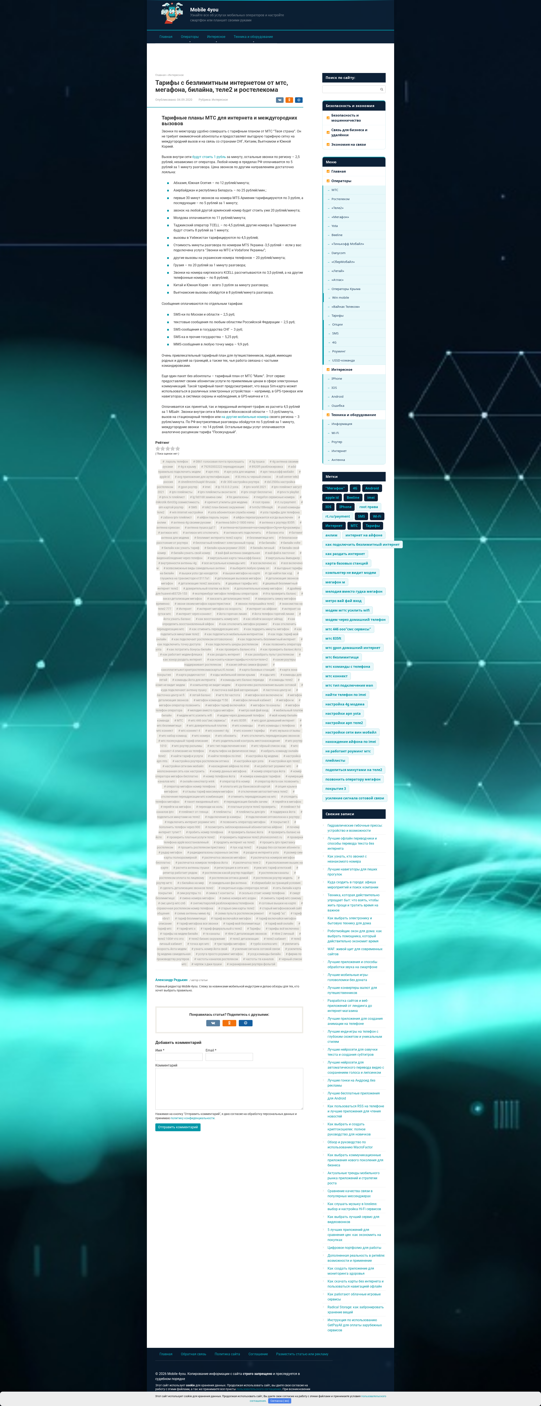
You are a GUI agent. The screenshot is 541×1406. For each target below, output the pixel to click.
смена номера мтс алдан (239, 898)
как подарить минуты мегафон (267, 629)
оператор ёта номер (236, 781)
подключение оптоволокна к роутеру (274, 817)
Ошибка (338, 405)
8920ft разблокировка (267, 467)
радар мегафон (171, 852)
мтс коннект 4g (218, 731)
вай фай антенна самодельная (239, 553)
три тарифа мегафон (231, 944)
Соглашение (258, 1354)
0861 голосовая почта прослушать (220, 461)
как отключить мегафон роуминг (244, 624)
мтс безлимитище (342, 657)
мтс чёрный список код (270, 746)
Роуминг (339, 351)
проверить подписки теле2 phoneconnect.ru (252, 837)
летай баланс (201, 695)
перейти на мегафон (177, 807)
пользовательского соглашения (258, 1389)
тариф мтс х (187, 928)
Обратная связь (193, 1354)
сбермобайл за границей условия (277, 883)
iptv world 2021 (256, 487)
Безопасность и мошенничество (346, 118)
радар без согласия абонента (279, 847)
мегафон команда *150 (212, 700)
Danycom (339, 253)
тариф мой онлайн (280, 923)
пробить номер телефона (206, 832)
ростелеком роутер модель (274, 878)
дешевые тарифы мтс (243, 583)
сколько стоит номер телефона (263, 893)
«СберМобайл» (343, 262)
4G (334, 342)
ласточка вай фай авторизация (236, 690)
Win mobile (340, 297)
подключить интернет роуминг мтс (191, 822)
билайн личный (263, 548)
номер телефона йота (220, 776)
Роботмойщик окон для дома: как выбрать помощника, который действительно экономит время (355, 936)
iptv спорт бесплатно (257, 492)
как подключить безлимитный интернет (268, 639)
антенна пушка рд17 (201, 527)
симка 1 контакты (221, 893)
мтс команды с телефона (278, 725)
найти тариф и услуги (188, 756)
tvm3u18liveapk (262, 507)
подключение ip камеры (224, 817)
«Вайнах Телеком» (346, 306)
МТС (180, 720)
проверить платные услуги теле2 (192, 837)
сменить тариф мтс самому (282, 898)
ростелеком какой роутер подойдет (229, 873)
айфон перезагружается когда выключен (264, 517)
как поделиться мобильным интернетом (235, 634)
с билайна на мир (192, 883)
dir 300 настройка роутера (241, 482)
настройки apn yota (250, 761)
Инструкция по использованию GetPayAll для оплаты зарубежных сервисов (355, 1325)
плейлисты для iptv (252, 812)
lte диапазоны (239, 497)
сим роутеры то (190, 893)
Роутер (337, 442)
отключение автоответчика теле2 (264, 791)
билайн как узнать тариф (181, 548)
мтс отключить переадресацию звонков (272, 736)
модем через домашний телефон (242, 715)
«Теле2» (338, 208)
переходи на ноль (211, 807)
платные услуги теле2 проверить (253, 807)
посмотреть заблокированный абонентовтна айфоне (245, 827)
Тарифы (255, 928)
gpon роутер (189, 487)
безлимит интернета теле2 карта (219, 538)
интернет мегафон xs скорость (220, 609)
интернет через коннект (195, 614)
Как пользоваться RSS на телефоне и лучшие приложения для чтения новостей (356, 1111)
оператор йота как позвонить (278, 781)
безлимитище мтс (261, 538)
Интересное (216, 37)
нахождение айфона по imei (230, 766)
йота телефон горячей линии (274, 614)
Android (337, 396)
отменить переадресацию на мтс (253, 797)
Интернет (185, 609)
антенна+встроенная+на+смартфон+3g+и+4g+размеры (261, 527)
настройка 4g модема (263, 756)
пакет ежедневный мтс (203, 802)
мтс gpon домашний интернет (274, 720)
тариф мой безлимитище (243, 923)
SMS (194, 507)
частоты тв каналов (260, 959)
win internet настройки (187, 512)
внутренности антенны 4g (179, 563)
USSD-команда (343, 360)
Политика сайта (227, 1354)
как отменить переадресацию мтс (215, 629)
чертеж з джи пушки (208, 964)
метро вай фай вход (254, 710)
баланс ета (276, 533)
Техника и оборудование (253, 37)
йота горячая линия (233, 614)
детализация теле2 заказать (200, 583)
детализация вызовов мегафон (239, 578)
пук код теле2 (242, 847)
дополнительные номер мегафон (259, 588)
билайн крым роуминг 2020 (226, 548)
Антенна (338, 460)
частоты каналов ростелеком (217, 959)
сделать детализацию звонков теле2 (188, 888)
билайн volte (291, 543)
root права (262, 502)
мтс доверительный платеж (208, 725)
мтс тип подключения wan (228, 746)
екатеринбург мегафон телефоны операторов (226, 593)
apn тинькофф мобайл (278, 472)
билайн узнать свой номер (192, 553)
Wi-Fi (335, 433)
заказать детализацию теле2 (230, 599)
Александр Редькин (171, 980)
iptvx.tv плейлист (173, 497)
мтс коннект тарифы (250, 731)
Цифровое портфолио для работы (354, 1248)
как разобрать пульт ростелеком (271, 654)
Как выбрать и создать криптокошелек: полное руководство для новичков (349, 1129)
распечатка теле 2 (248, 862)
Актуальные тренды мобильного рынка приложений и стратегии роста (354, 1178)
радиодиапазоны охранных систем (214, 852)
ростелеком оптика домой (230, 878)
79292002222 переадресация (224, 467)
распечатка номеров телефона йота (203, 862)
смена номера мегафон (198, 898)
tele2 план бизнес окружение (224, 507)
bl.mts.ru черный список (254, 477)
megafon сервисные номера (275, 497)
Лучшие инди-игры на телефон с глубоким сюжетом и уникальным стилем (355, 1036)
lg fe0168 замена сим (207, 497)
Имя (159, 1050)
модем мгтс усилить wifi (195, 715)
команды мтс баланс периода (243, 680)
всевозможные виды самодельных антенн (195, 568)
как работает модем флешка (182, 654)
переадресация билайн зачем (246, 802)
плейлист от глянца (194, 812)
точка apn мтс (199, 944)
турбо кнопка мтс (265, 944)
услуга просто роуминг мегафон (220, 954)
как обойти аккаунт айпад (264, 619)
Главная (166, 37)
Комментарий (166, 1065)
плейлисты (223, 812)
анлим (331, 535)
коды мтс (269, 675)
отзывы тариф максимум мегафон (209, 791)
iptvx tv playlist (289, 492)
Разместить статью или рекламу (302, 1354)
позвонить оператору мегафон (244, 822)
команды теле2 (282, 680)
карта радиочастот (192, 675)
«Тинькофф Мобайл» (348, 244)
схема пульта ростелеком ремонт (241, 913)
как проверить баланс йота (282, 649)
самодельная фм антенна (229, 883)
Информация (342, 424)
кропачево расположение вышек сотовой (267, 685)
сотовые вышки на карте (278, 903)
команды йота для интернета (195, 680)
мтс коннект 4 (190, 731)
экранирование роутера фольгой (252, 964)
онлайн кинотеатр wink (198, 781)
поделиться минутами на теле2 (353, 769)
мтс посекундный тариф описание (184, 741)
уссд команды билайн (265, 954)
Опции (337, 324)
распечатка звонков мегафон (225, 857)
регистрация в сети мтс (233, 868)
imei (207, 487)
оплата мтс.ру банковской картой (246, 786)
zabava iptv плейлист (177, 517)
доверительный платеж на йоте (207, 588)
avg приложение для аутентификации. (203, 477)
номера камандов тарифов (261, 776)
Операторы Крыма (346, 289)
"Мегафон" (335, 488)
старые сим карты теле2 (237, 908)
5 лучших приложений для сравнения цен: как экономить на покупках (354, 1235)
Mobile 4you (204, 10)
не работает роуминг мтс (274, 766)
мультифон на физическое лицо (234, 751)
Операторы (190, 37)
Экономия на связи (348, 144)
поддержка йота (284, 812)
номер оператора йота (269, 771)
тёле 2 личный (284, 934)
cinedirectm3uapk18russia (198, 482)
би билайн (268, 543)
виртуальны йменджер (284, 558)
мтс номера (202, 736)
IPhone (337, 378)
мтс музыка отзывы (286, 731)
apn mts (213, 472)
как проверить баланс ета (237, 649)
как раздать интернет (225, 654)
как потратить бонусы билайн (190, 649)
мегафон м (286, 700)
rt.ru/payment (286, 502)
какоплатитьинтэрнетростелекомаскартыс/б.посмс (197, 670)
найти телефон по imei (225, 756)
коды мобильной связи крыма (234, 675)
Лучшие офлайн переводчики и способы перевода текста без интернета (352, 843)
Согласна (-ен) (279, 1400)
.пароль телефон (176, 461)
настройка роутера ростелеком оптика (202, 761)
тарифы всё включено (283, 928)
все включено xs (264, 563)
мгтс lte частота (229, 695)
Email (211, 1050)
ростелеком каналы (275, 873)
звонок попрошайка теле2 (256, 604)
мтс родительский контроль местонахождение (248, 741)
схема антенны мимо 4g (193, 913)
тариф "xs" (279, 913)
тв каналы (212, 934)
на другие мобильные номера (245, 417)
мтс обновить (227, 736)
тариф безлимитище (192, 918)
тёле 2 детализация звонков (247, 934)
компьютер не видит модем (211, 685)
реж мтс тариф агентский (273, 868)
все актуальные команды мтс (224, 563)
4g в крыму (188, 467)
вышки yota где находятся (200, 573)
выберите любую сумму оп (250, 568)
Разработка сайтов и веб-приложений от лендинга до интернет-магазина (350, 1006)
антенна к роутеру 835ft (278, 522)
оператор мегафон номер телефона (191, 786)
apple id (332, 497)
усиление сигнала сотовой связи (257, 949)
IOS (334, 387)
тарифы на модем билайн (180, 934)
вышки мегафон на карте (242, 573)
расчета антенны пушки (192, 868)
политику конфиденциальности (192, 1118)
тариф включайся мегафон (232, 918)
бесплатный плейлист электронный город (224, 543)
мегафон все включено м (265, 695)
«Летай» (338, 271)
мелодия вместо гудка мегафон (212, 710)
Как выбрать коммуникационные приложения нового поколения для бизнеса (355, 1160)
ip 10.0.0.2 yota (228, 487)
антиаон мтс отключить (202, 533)
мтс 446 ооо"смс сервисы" (208, 720)
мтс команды (244, 725)
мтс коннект (336, 676)
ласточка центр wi (278, 690)
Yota (335, 226)
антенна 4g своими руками (192, 522)
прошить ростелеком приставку (203, 847)
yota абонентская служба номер (232, 512)
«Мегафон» (340, 217)
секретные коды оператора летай (244, 888)
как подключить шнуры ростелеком (233, 644)
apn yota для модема (241, 472)
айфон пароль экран (213, 517)
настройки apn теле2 (285, 761)
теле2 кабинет (276, 939)
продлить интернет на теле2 (235, 842)
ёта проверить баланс (280, 593)
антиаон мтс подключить (243, 533)
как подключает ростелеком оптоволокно (203, 639)
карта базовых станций (258, 670)
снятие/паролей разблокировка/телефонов (223, 903)
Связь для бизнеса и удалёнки (349, 132)
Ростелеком (341, 199)
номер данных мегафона (229, 771)
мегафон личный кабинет (253, 700)
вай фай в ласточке (281, 553)
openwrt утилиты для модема (227, 502)
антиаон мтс (169, 533)
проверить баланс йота (247, 832)
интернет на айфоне (263, 609)
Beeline (337, 235)
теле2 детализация (245, 939)
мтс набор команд (174, 736)
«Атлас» (338, 280)
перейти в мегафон (288, 802)
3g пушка (258, 461)
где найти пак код (280, 573)
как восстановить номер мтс (218, 619)
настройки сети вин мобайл (184, 766)
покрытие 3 (281, 822)
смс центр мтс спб (173, 903)
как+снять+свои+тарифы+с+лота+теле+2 (239, 659)
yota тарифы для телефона (281, 512)
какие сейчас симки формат (248, 665)
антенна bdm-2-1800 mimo (236, 522)
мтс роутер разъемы (188, 746)
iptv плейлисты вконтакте (218, 492)
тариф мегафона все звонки (198, 923)
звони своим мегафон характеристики (203, 604)
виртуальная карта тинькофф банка (235, 558)
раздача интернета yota (262, 852)
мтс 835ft (240, 720)
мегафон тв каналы (266, 705)
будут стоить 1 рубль (209, 157)
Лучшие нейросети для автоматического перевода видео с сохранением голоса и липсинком (356, 1067)
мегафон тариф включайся (226, 705)
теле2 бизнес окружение (208, 939)
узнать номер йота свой (210, 949)
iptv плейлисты (182, 492)
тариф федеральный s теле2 (222, 928)
